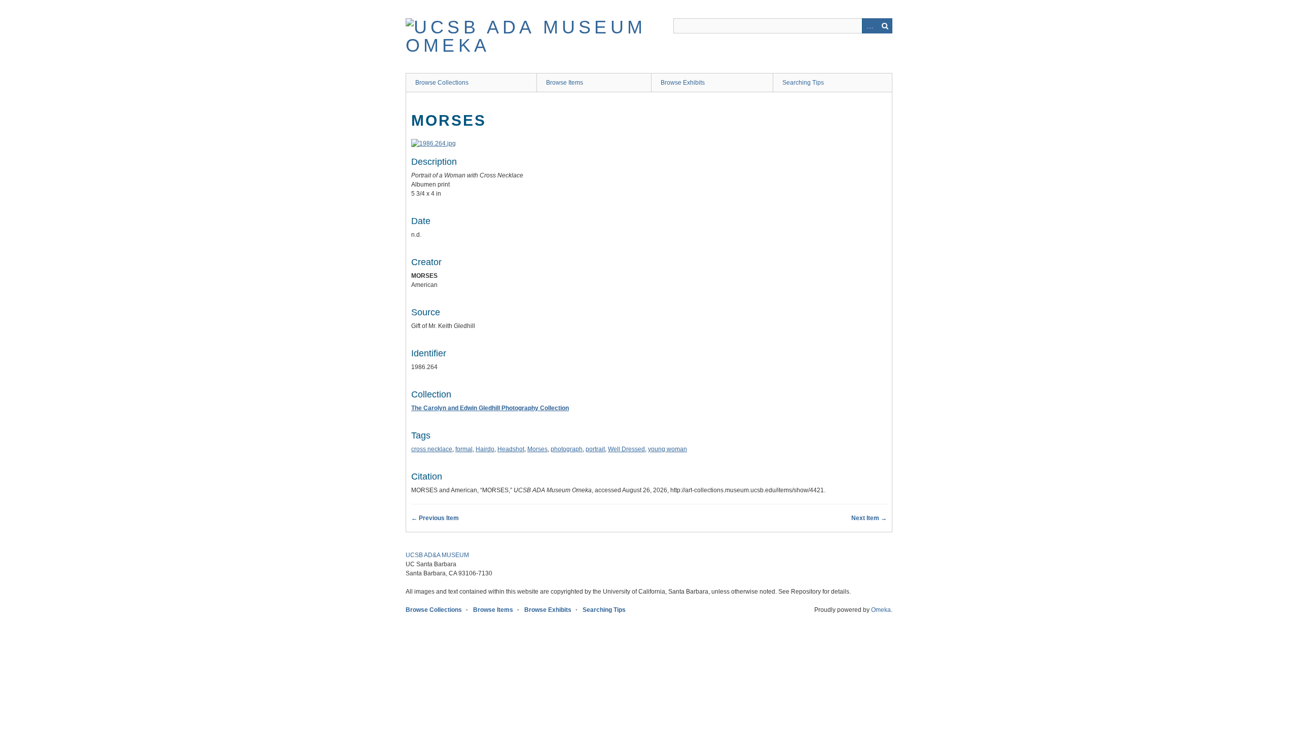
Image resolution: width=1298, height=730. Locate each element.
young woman (667, 449)
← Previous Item (435, 518)
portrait (595, 449)
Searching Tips (803, 82)
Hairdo (485, 449)
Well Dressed (626, 449)
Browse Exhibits (683, 82)
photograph (567, 449)
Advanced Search (869, 25)
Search (884, 25)
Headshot (510, 449)
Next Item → (869, 518)
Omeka (881, 609)
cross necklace (431, 449)
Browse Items (564, 82)
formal (464, 449)
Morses (537, 449)
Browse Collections (441, 82)
